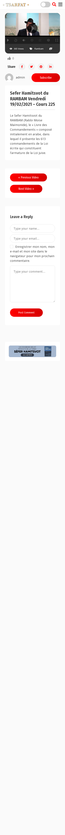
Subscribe (46, 77)
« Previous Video (28, 177)
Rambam (39, 48)
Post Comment (26, 312)
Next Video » (26, 189)
